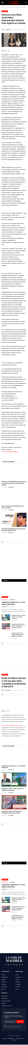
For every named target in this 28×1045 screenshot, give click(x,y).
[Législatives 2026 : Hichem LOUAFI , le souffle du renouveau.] (6, 617)
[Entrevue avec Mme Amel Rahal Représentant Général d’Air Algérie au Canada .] (14, 46)
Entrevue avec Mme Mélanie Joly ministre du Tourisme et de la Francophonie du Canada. (14, 483)
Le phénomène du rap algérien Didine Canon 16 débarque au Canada (18, 634)
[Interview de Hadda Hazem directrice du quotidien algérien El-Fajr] (14, 520)
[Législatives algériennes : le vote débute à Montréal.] (14, 591)
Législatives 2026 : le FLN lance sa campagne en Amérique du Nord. (18, 626)
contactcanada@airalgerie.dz (10, 451)
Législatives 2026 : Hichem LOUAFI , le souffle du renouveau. (18, 617)
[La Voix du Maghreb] (14, 2)
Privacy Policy (14, 1027)
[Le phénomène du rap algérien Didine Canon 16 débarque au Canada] (6, 635)
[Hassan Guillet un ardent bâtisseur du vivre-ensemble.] (14, 497)
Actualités (5, 596)
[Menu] (3, 2)
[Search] (25, 2)
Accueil (3, 7)
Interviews (4, 11)
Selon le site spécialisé (11, 725)
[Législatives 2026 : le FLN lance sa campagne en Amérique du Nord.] (6, 626)
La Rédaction (8, 29)
